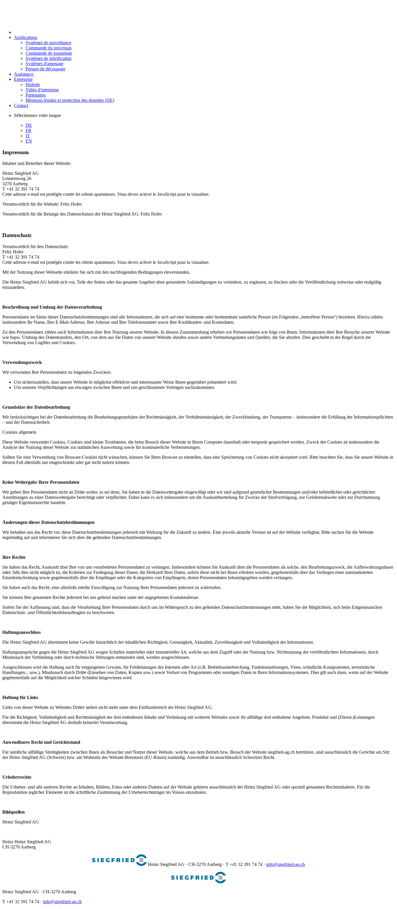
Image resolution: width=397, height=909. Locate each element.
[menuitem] (41, 32)
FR (28, 130)
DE (29, 125)
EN (29, 140)
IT (28, 135)
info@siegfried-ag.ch (285, 864)
